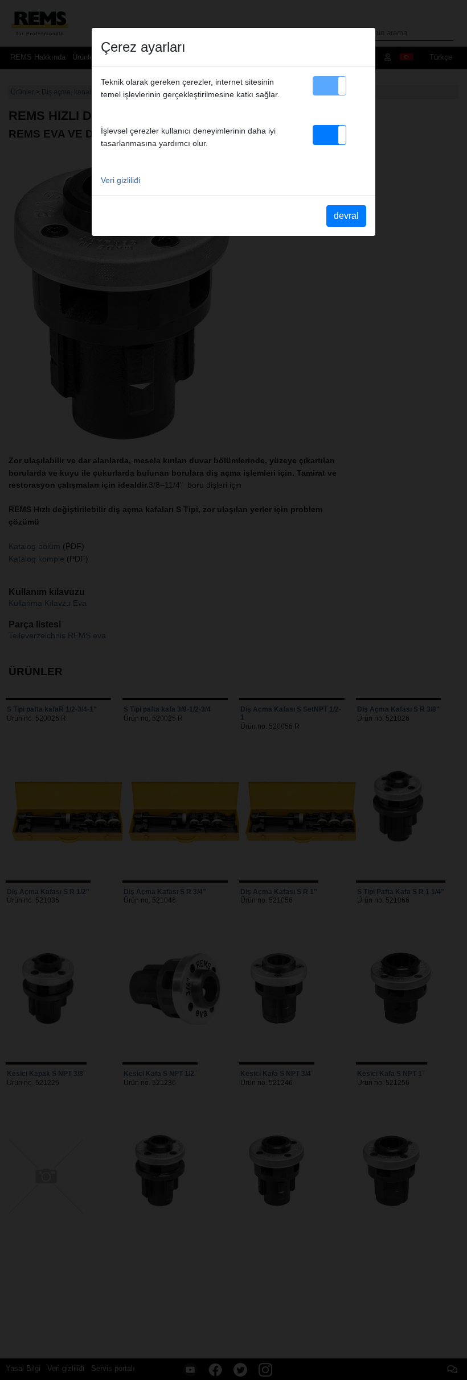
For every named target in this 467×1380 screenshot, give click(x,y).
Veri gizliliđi (120, 180)
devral (346, 216)
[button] (329, 85)
